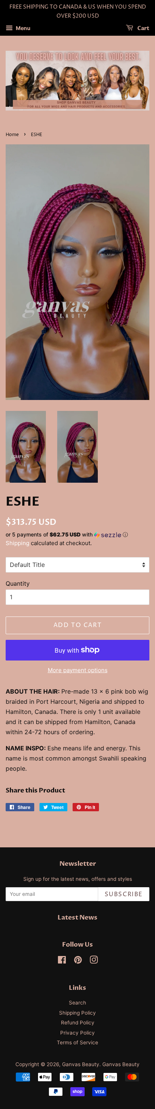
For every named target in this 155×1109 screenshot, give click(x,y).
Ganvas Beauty (80, 1064)
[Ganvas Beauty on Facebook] (62, 961)
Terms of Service (77, 1042)
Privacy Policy (77, 1033)
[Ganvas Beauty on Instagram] (94, 961)
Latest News (77, 917)
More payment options (78, 670)
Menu (22, 28)
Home (12, 135)
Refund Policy (77, 1023)
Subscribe (124, 894)
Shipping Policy (77, 1013)
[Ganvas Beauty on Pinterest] (78, 961)
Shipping (17, 543)
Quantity (18, 583)
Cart (142, 28)
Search (77, 1003)
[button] (77, 534)
